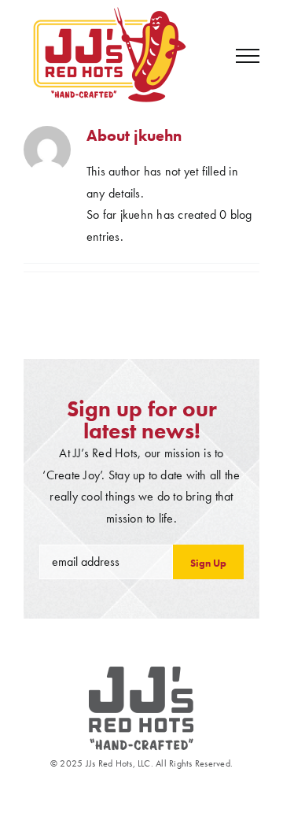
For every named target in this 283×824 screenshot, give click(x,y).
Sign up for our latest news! (142, 420)
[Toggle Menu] (247, 56)
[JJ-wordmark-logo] (141, 672)
